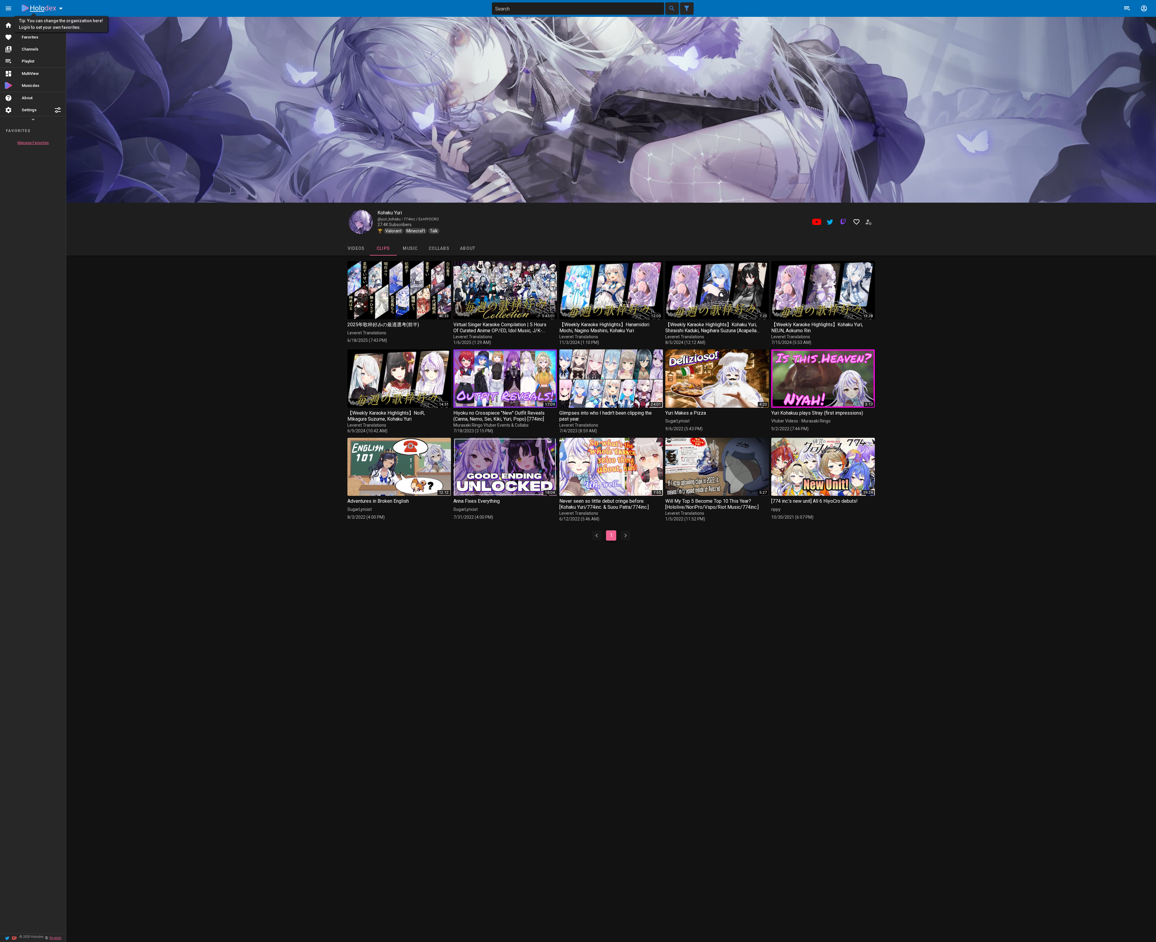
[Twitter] (7, 937)
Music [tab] (410, 248)
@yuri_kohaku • (391, 219)
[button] (57, 110)
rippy (776, 509)
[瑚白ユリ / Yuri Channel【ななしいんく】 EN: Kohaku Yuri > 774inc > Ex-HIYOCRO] (361, 222)
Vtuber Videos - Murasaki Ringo (801, 421)
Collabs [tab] (439, 248)
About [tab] (467, 248)
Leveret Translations (366, 332)
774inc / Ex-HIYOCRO (421, 219)
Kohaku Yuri (390, 213)
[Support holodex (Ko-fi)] (14, 937)
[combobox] (578, 8)
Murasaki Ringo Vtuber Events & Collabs (491, 425)
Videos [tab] (356, 248)
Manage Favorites (33, 142)
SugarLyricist (677, 421)
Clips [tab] (383, 248)
